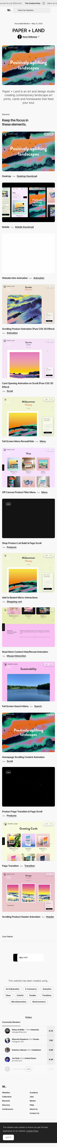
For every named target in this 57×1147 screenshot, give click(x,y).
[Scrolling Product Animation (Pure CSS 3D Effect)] (28, 304)
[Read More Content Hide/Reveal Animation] (28, 627)
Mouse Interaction (16, 656)
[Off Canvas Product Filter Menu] (28, 467)
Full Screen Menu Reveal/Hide (18, 441)
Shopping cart (14, 602)
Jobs (32, 1096)
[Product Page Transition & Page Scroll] (28, 787)
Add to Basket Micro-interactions (20, 597)
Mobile (5, 227)
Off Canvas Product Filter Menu (19, 492)
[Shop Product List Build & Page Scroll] (28, 518)
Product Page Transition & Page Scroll (22, 811)
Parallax (32, 995)
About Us (34, 1109)
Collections (7, 1096)
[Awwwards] (9, 10)
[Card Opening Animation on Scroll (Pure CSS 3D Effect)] (28, 358)
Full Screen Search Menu (15, 706)
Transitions (46, 995)
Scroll (10, 391)
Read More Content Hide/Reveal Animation (25, 651)
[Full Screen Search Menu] (28, 681)
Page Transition (10, 865)
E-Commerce (31, 989)
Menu (43, 441)
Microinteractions (18, 1002)
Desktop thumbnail (27, 176)
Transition (29, 866)
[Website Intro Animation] (28, 253)
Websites (6, 1092)
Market (33, 1101)
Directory (6, 1105)
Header (50, 917)
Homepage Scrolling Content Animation (23, 757)
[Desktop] (28, 151)
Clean (8, 995)
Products (11, 547)
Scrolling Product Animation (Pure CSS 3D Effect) (28, 328)
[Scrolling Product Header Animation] (28, 892)
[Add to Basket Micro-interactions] (28, 573)
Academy (34, 1092)
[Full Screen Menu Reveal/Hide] (28, 416)
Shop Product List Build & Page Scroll (21, 543)
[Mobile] (28, 202)
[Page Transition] (28, 841)
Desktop (6, 176)
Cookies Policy (32, 1131)
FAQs (32, 1105)
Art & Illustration (12, 989)
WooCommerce (39, 1002)
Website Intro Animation (15, 278)
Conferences (7, 1109)
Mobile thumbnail (24, 227)
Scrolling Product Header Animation (21, 916)
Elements (6, 1101)
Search (38, 706)
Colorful (20, 995)
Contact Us (34, 1113)
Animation (38, 278)
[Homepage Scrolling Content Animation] (28, 732)
